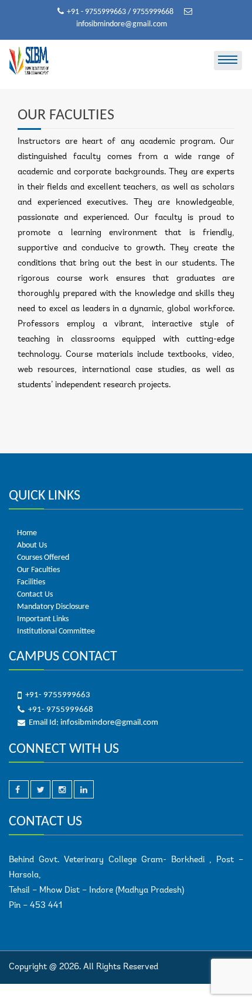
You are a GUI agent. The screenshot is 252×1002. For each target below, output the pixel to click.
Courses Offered (43, 557)
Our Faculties (38, 570)
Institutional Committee (56, 631)
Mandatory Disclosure (53, 606)
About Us (32, 545)
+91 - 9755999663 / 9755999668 (121, 12)
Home (27, 533)
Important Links (43, 619)
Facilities (31, 582)
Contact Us (35, 594)
